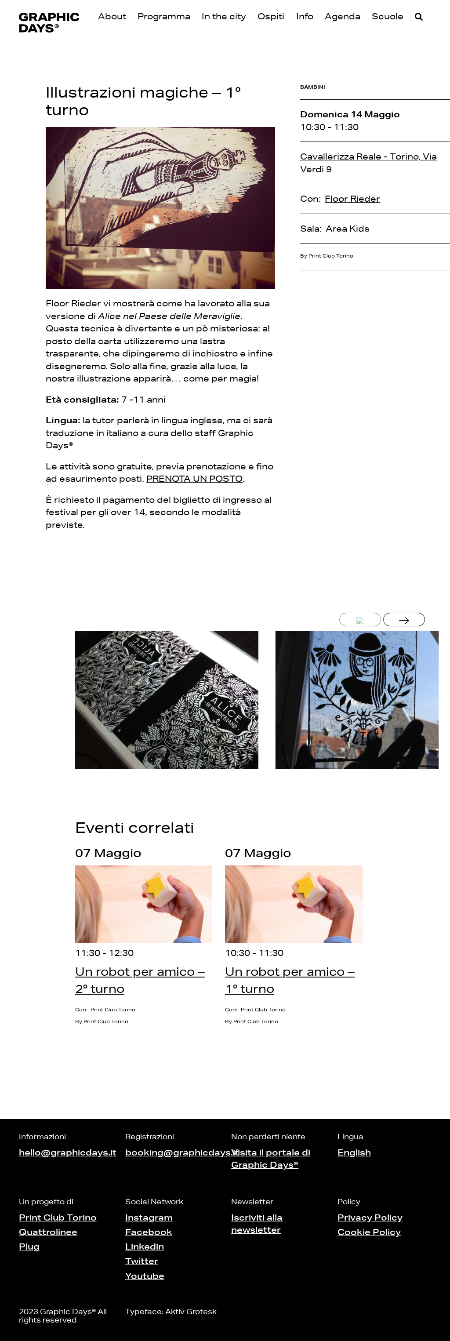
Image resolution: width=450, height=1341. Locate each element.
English (354, 1152)
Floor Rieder (352, 198)
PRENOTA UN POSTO (194, 478)
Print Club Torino (113, 1009)
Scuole (387, 16)
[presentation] (360, 619)
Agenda (342, 16)
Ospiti (271, 16)
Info (304, 16)
